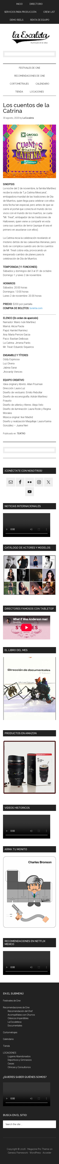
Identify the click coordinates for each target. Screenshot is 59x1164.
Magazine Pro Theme (38, 1149)
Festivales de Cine (11, 1000)
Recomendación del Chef (20, 1011)
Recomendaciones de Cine (16, 1007)
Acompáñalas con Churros (21, 1015)
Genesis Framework (18, 1152)
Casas (11, 1063)
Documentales (15, 1025)
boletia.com (36, 308)
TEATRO (21, 433)
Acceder (47, 1152)
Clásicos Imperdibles (18, 1018)
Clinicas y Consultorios (19, 1067)
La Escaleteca (14, 1022)
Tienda (6, 1046)
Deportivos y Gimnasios (20, 1060)
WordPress (35, 1152)
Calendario (8, 1039)
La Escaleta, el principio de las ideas (29, 37)
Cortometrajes (10, 1032)
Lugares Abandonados (19, 1056)
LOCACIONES (9, 1052)
